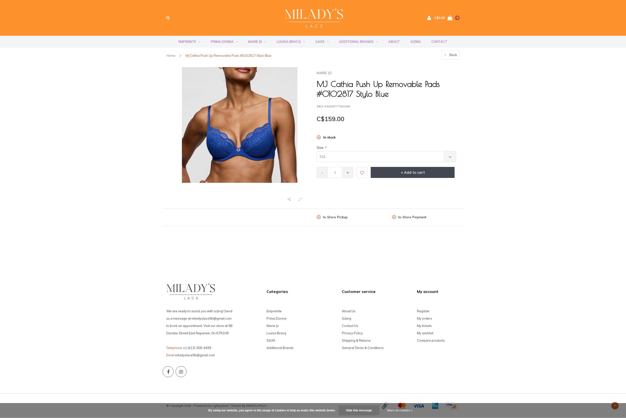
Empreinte (187, 42)
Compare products (431, 340)
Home (170, 56)
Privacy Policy (352, 333)
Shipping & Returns (356, 340)
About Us (349, 311)
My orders (424, 318)
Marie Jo (255, 42)
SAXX (319, 42)
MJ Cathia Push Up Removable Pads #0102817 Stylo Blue (228, 56)
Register (423, 311)
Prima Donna (222, 42)
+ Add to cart (413, 172)
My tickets (424, 326)
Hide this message (359, 410)
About (394, 42)
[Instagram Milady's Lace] (181, 371)
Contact (439, 42)
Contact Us (350, 326)
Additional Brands (356, 42)
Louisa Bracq (289, 42)
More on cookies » (400, 410)
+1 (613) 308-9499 (197, 348)
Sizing (416, 42)
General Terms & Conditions (363, 348)
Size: (321, 148)
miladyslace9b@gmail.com (195, 355)
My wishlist (425, 333)
